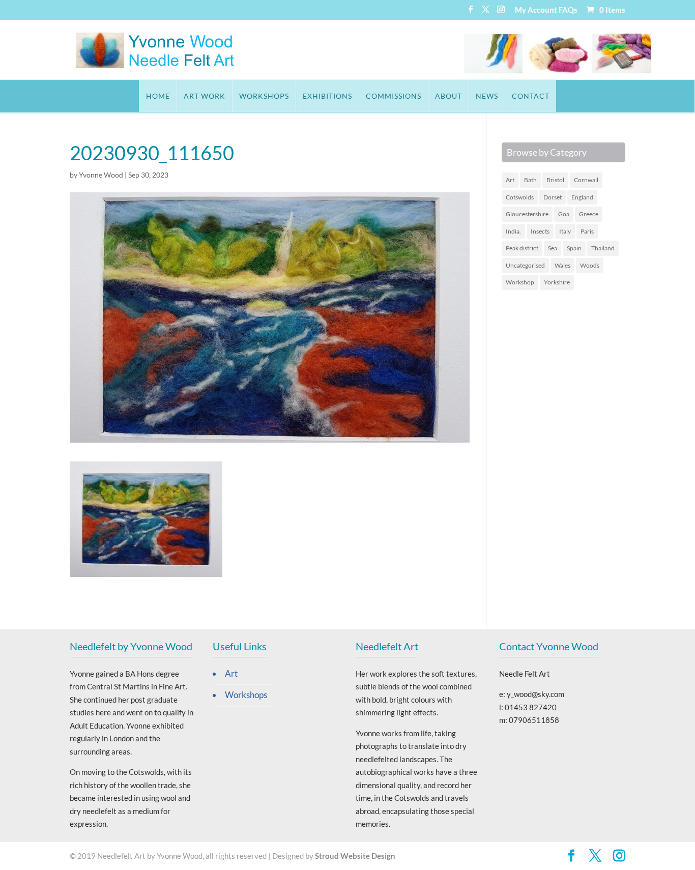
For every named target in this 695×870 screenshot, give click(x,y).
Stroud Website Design (355, 855)
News (487, 96)
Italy (565, 231)
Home (158, 96)
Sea (552, 248)
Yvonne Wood (101, 174)
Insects (540, 231)
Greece (588, 214)
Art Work (204, 96)
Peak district (522, 248)
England (582, 197)
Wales (562, 265)
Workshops (264, 96)
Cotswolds (520, 197)
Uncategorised (525, 265)
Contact (530, 96)
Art (510, 180)
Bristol (555, 180)
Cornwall (586, 180)
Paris (587, 231)
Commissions (393, 96)
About (448, 96)
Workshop (520, 282)
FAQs (568, 10)
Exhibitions (327, 96)
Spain (574, 248)
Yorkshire (557, 282)
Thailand (603, 248)
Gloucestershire (527, 214)
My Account (536, 10)
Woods (589, 265)
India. (513, 231)
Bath (530, 180)
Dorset (552, 197)
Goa (563, 214)
